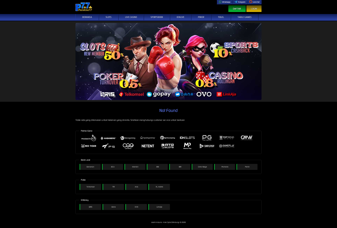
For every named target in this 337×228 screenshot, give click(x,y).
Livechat (256, 2)
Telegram (241, 2)
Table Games (245, 17)
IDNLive (180, 17)
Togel (221, 17)
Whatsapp (226, 2)
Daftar (237, 8)
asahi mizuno (156, 222)
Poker (201, 17)
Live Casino (131, 17)
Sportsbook (157, 17)
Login (254, 8)
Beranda (87, 17)
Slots (109, 17)
